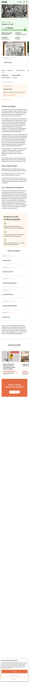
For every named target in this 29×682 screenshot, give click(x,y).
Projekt (3, 70)
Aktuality (10, 70)
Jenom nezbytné (14, 675)
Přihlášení (19, 2)
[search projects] (24, 2)
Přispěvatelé (20, 70)
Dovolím (14, 671)
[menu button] (26, 2)
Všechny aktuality (6, 99)
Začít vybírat (14, 392)
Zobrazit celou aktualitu (9, 95)
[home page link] (4, 2)
